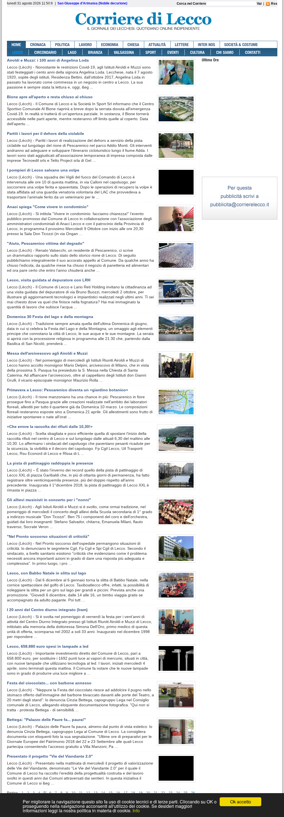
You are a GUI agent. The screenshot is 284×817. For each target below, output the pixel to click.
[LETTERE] (182, 44)
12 (88, 793)
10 (73, 793)
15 (111, 793)
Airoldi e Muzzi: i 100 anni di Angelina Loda (48, 60)
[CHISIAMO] (225, 52)
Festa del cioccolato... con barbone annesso (49, 683)
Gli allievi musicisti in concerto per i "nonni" (49, 500)
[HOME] (16, 44)
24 (178, 793)
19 (141, 793)
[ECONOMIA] (110, 44)
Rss (273, 4)
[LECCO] (18, 52)
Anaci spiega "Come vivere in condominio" (47, 207)
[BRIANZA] (95, 52)
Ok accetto (240, 801)
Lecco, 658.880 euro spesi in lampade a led (47, 646)
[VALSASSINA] (124, 52)
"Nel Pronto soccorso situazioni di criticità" (48, 536)
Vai (259, 4)
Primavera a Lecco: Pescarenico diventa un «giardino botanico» (67, 390)
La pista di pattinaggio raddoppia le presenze (50, 463)
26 (193, 793)
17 (126, 793)
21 (156, 793)
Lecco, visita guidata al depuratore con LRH (48, 280)
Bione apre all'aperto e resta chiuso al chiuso (50, 97)
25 (185, 793)
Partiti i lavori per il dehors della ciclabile (45, 133)
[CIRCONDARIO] (45, 52)
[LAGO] (72, 52)
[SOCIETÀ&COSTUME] (241, 44)
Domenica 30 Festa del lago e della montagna (50, 317)
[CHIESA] (133, 44)
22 (163, 793)
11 (81, 793)
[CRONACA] (38, 44)
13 (96, 793)
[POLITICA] (63, 44)
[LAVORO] (86, 44)
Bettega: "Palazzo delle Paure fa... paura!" (46, 720)
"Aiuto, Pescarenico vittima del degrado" (45, 243)
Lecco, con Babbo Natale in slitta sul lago (46, 573)
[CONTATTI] (253, 52)
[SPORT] (151, 52)
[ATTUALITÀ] (157, 44)
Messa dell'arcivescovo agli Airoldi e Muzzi (47, 353)
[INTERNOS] (207, 44)
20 (148, 793)
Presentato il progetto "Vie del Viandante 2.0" (50, 756)
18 (133, 793)
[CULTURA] (198, 52)
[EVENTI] (173, 52)
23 (171, 793)
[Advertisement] (239, 141)
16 (118, 793)
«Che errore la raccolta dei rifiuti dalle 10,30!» (50, 426)
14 (103, 793)
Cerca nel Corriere (192, 4)
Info (136, 810)
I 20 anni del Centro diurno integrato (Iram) (47, 610)
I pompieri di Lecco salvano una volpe (43, 170)
